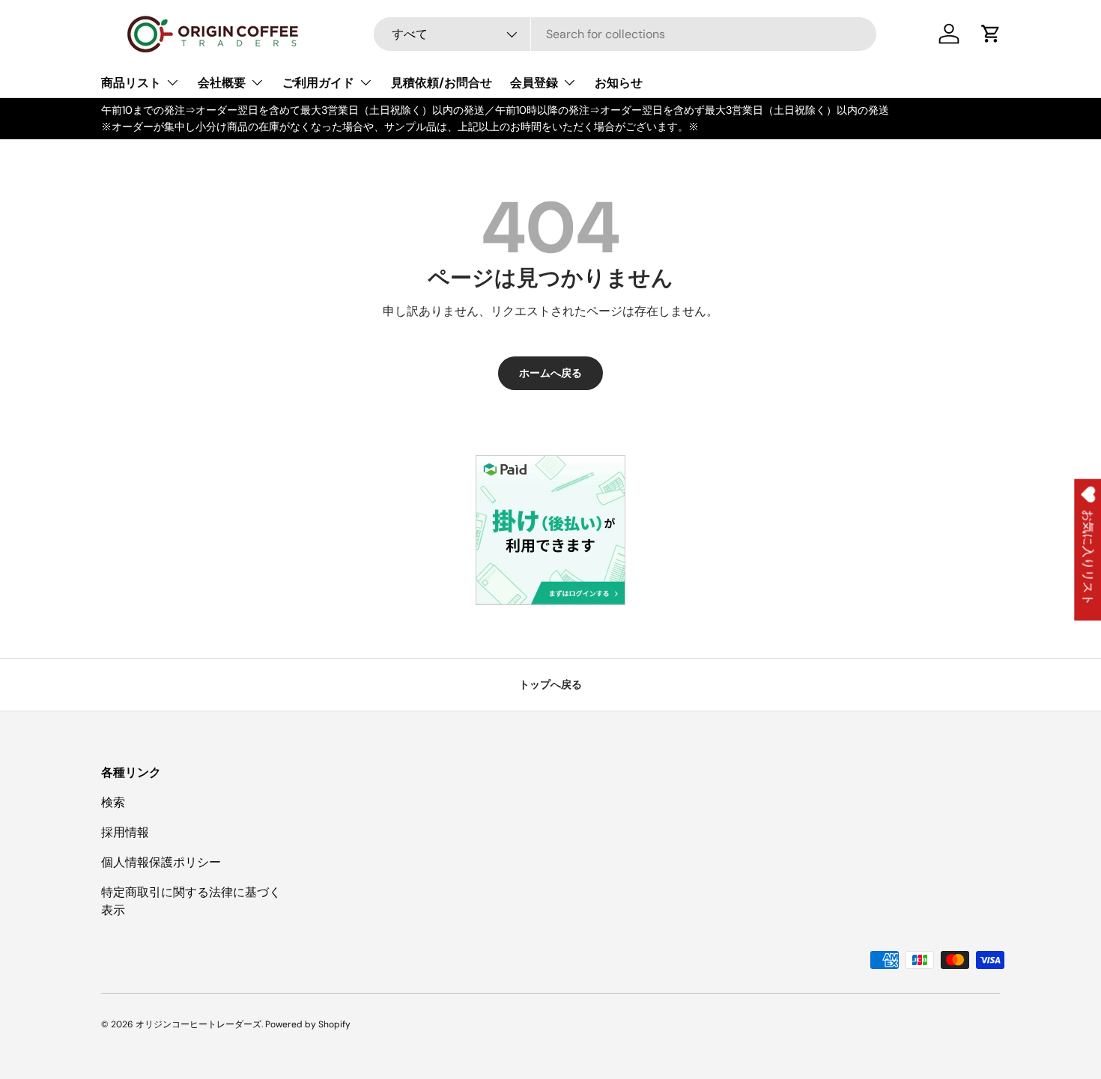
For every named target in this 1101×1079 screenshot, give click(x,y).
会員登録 (534, 83)
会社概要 (222, 83)
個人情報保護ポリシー (161, 862)
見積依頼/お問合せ (441, 83)
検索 (113, 802)
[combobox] (625, 34)
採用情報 (125, 832)
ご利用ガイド (318, 83)
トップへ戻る (550, 684)
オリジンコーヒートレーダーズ (198, 1024)
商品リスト (131, 83)
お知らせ (619, 83)
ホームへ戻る (550, 373)
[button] (990, 33)
